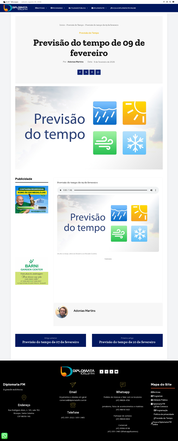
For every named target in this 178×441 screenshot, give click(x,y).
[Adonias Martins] (63, 312)
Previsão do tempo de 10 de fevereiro (127, 342)
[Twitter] (170, 2)
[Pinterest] (92, 72)
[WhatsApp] (98, 72)
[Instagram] (167, 2)
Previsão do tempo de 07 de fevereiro (50, 342)
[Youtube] (173, 2)
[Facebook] (163, 2)
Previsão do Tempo (75, 25)
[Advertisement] (34, 235)
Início (62, 25)
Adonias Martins (75, 62)
